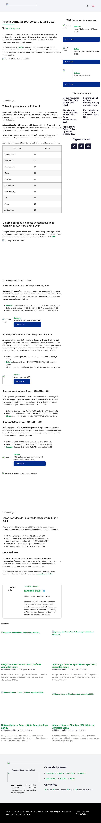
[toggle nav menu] (93, 5)
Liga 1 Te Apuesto (12, 28)
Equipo (18, 814)
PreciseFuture (82, 814)
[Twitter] (81, 146)
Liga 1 (20, 47)
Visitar (20, 325)
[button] (87, 6)
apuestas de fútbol (45, 574)
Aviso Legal (55, 811)
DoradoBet (51, 779)
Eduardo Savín (32, 590)
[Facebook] (74, 146)
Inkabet (9, 447)
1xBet (76, 49)
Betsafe (63, 779)
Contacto (26, 814)
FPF (53, 237)
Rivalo (8, 416)
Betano (9, 362)
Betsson (9, 305)
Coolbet (71, 773)
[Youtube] (88, 146)
